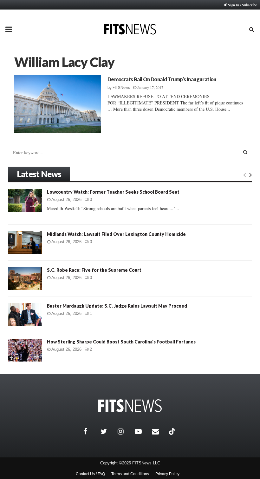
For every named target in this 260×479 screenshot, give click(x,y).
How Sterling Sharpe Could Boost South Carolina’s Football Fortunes (121, 341)
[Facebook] (90, 431)
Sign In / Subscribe (242, 4)
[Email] (159, 431)
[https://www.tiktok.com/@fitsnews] (173, 431)
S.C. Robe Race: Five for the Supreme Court (94, 270)
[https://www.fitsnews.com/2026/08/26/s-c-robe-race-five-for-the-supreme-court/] (25, 278)
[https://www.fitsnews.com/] (130, 405)
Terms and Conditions (130, 474)
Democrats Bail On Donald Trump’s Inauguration (161, 79)
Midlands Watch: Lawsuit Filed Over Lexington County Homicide (116, 234)
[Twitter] (107, 431)
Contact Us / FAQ (90, 474)
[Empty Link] (244, 174)
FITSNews (121, 87)
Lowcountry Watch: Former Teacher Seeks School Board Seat (113, 192)
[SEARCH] (245, 152)
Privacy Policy (167, 474)
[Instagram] (125, 431)
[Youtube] (142, 431)
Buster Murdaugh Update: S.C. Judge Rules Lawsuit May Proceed (117, 306)
